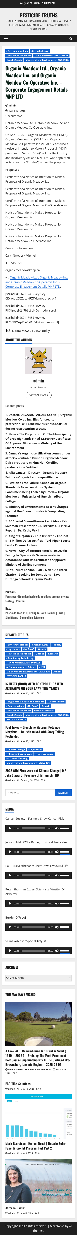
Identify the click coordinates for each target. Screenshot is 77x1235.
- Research (52, 653)
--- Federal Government (19, 753)
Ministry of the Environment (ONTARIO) (47, 60)
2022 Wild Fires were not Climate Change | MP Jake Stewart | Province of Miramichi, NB (35, 772)
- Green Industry (40, 51)
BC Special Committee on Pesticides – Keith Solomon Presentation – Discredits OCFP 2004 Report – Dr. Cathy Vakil (37, 525)
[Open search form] (70, 38)
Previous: (37, 596)
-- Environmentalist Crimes (21, 667)
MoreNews (57, 1226)
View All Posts (38, 395)
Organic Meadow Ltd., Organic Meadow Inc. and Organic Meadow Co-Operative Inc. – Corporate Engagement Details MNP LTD (36, 282)
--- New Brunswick (44, 753)
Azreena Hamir (15, 1208)
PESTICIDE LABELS (16, 676)
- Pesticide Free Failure (18, 55)
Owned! (57, 671)
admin (12, 105)
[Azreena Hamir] (38, 1181)
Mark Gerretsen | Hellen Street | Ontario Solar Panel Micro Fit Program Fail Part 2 (35, 1145)
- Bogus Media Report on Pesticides (25, 701)
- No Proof (28, 649)
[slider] (65, 828)
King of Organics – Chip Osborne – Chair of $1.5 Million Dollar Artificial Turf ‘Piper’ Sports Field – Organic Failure (37, 540)
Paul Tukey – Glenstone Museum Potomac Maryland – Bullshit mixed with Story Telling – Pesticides (36, 732)
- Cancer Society (55, 701)
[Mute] (57, 828)
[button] (5, 38)
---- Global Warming (17, 758)
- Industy (56, 644)
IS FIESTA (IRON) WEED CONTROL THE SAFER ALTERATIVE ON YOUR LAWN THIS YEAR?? (34, 686)
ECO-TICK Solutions (18, 1083)
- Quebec (39, 653)
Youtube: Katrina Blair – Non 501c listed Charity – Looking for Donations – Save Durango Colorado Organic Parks (36, 574)
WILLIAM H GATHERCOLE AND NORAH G (29, 1069)
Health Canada (14, 60)
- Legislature (13, 649)
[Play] (10, 828)
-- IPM (42, 667)
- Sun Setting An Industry (20, 658)
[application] (38, 828)
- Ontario (41, 649)
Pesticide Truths (38, 15)
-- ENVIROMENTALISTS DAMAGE (51, 55)
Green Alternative (44, 710)
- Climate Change (15, 749)
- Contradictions (15, 706)
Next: (35, 613)
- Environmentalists (17, 51)
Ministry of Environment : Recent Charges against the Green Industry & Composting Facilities (36, 511)
